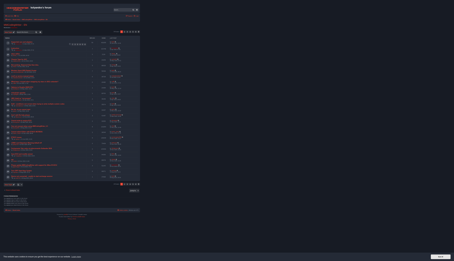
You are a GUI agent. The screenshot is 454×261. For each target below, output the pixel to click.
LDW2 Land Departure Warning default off (26, 143)
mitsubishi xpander (18, 93)
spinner (17, 139)
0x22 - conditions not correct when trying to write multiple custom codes (37, 104)
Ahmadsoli (115, 120)
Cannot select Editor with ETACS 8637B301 (27, 132)
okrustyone (16, 122)
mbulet (15, 161)
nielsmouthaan (17, 100)
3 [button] (127, 32)
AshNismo (16, 89)
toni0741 (17, 178)
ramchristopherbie (18, 72)
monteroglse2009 (117, 137)
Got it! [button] (440, 257)
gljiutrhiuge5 (16, 166)
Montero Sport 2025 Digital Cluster (23, 70)
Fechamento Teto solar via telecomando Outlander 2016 (31, 148)
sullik (14, 83)
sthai (113, 126)
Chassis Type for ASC (19, 59)
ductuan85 (16, 127)
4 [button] (130, 32)
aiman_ (15, 55)
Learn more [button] (76, 257)
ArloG (14, 66)
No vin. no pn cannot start (20, 109)
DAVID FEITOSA (116, 115)
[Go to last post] (115, 42)
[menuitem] (16, 16)
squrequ (15, 172)
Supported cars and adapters (21, 42)
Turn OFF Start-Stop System (21, 171)
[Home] (17, 8)
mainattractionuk (17, 77)
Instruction (15, 48)
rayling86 (15, 94)
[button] (138, 31)
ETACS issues (16, 137)
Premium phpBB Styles (78, 216)
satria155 (114, 59)
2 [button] (124, 32)
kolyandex (14, 27)
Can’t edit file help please (20, 115)
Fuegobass (18, 156)
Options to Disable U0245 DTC (22, 87)
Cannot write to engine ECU (21, 121)
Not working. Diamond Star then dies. (25, 65)
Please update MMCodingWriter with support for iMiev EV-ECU (34, 165)
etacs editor (15, 54)
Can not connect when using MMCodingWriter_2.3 (29, 126)
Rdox (113, 154)
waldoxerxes (16, 61)
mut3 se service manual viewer (22, 76)
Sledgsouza (16, 150)
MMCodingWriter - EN (15, 25)
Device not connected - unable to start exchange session (31, 176)
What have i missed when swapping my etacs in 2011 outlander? (34, 82)
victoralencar (19, 105)
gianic (14, 111)
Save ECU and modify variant (22, 154)
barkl (113, 42)
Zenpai (114, 64)
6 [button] (135, 32)
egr (12, 159)
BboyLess (18, 117)
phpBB (66, 214)
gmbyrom (15, 144)
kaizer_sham (16, 133)
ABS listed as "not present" (21, 98)
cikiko (113, 98)
